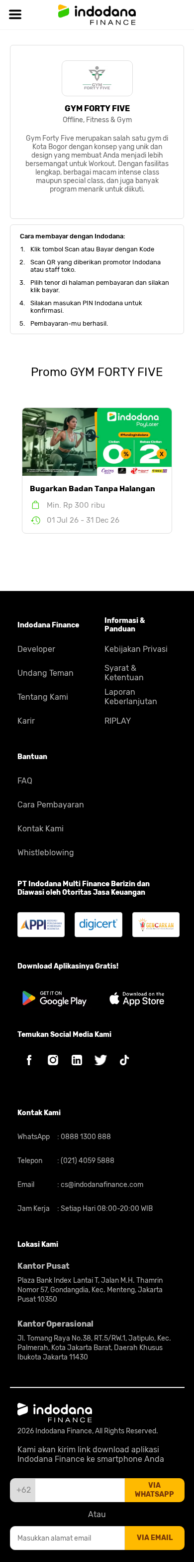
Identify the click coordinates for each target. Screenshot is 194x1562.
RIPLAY (117, 721)
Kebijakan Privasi (136, 649)
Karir (26, 721)
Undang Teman (45, 673)
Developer (36, 649)
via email (155, 1538)
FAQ (24, 780)
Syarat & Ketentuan (124, 672)
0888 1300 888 (85, 1137)
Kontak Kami (40, 828)
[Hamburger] (15, 14)
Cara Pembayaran (50, 804)
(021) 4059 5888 (86, 1161)
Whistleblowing (45, 852)
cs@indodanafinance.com (101, 1184)
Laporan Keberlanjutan (130, 696)
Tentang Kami (42, 697)
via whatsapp (154, 1490)
